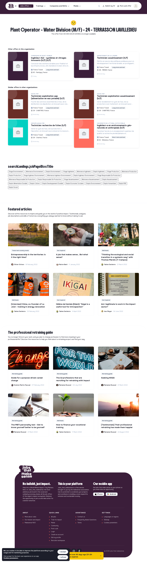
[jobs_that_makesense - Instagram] (74, 551)
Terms (80, 523)
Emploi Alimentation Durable (18, 183)
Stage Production (113, 171)
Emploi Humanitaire (110, 183)
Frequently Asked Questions (87, 520)
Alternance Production (129, 171)
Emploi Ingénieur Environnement (84, 175)
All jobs (53, 517)
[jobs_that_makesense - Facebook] (79, 551)
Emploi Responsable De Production (49, 179)
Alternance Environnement (34, 171)
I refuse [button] (63, 557)
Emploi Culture (35, 183)
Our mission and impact (32, 520)
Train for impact (56, 520)
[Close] (100, 555)
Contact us (81, 517)
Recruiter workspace (58, 540)
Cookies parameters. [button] (11, 558)
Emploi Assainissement (110, 179)
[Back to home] (27, 472)
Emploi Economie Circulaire (75, 183)
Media (76, 6)
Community (54, 526)
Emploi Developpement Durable (52, 183)
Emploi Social (13, 187)
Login (53, 531)
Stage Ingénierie (68, 171)
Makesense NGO (30, 523)
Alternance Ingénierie (84, 171)
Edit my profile (56, 537)
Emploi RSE (122, 183)
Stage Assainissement (71, 179)
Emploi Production (15, 175)
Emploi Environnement (53, 171)
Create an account (57, 534)
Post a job (54, 528)
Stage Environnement (16, 171)
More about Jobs (30, 517)
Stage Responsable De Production (108, 175)
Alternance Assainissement (91, 179)
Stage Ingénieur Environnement (34, 175)
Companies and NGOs (58, 6)
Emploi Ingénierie (98, 171)
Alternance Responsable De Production (22, 179)
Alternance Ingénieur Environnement (59, 175)
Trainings (39, 6)
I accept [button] (63, 552)
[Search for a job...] (99, 6)
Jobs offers (24, 6)
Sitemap (106, 520)
